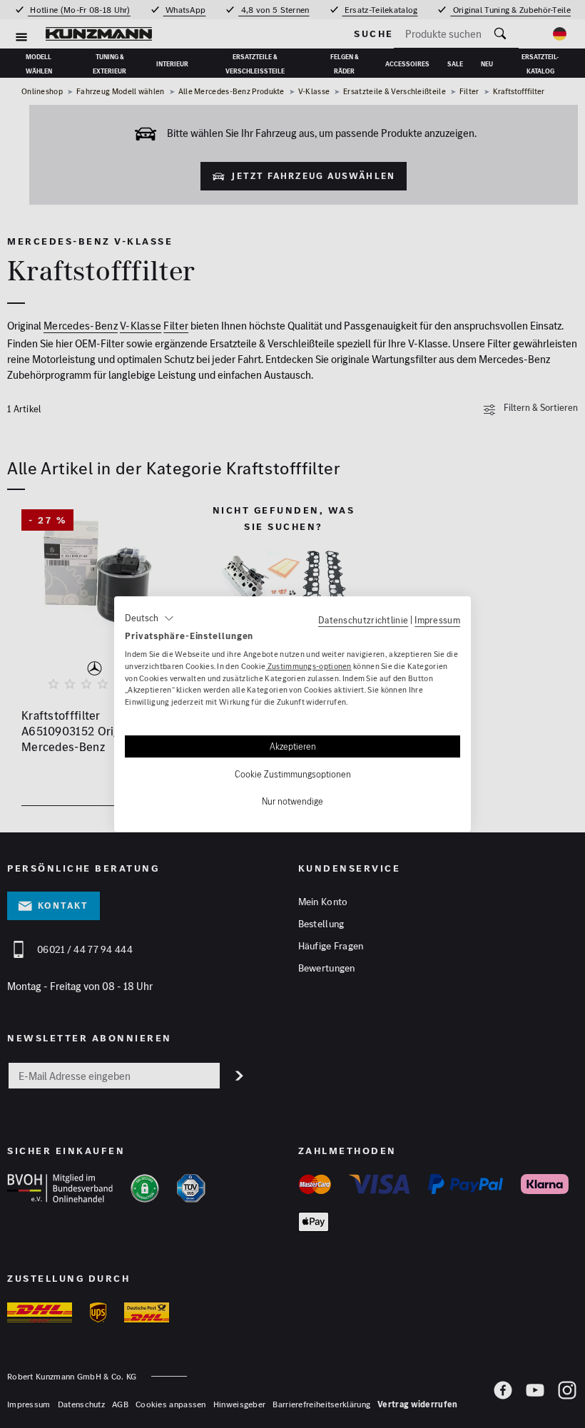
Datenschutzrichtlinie (363, 619)
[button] (149, 618)
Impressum (437, 619)
